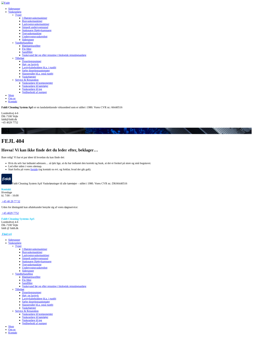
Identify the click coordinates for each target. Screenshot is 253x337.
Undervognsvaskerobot (34, 36)
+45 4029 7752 (10, 213)
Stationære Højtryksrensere (36, 30)
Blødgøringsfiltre (31, 45)
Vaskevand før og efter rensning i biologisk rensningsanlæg (54, 55)
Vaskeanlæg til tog (32, 89)
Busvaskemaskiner (32, 21)
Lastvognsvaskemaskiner (35, 24)
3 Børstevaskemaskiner (34, 17)
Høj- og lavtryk (30, 64)
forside (34, 169)
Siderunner (14, 8)
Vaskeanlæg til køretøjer (35, 86)
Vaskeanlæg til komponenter (37, 82)
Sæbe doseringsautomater (36, 70)
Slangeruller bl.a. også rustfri (37, 73)
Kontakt (12, 101)
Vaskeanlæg (14, 11)
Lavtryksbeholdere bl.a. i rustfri (39, 67)
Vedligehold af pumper (34, 92)
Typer (18, 14)
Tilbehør (19, 58)
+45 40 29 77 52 (10, 201)
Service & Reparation (27, 79)
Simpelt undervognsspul (35, 27)
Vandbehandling (24, 42)
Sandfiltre (27, 52)
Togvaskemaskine (31, 33)
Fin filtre (26, 48)
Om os (11, 98)
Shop (11, 95)
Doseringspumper (31, 61)
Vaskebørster (29, 76)
